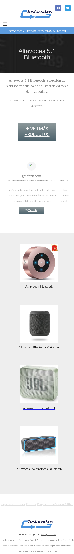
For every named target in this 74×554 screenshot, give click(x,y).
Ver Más (32, 210)
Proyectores (45, 504)
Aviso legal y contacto (48, 535)
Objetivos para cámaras (13, 504)
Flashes (31, 504)
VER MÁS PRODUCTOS (37, 131)
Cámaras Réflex (63, 504)
